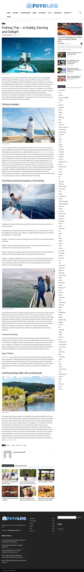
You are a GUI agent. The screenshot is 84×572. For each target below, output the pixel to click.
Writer (60, 389)
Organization (62, 302)
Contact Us (67, 13)
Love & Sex (61, 268)
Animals (61, 100)
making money (44, 152)
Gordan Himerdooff (7, 35)
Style (49, 13)
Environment (62, 189)
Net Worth (42, 13)
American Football (63, 97)
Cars (60, 137)
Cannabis (61, 134)
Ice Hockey (61, 250)
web (60, 381)
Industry (61, 255)
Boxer (60, 122)
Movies (60, 285)
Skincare (61, 337)
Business (15, 13)
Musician (61, 292)
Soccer (60, 339)
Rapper (61, 317)
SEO (60, 327)
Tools (60, 364)
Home (8, 13)
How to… (61, 248)
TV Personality (62, 369)
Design (60, 174)
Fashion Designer (63, 201)
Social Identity (62, 342)
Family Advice (62, 196)
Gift (60, 231)
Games (35, 13)
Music (60, 290)
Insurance (61, 258)
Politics (60, 315)
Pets (60, 310)
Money (60, 280)
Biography (61, 117)
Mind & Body (62, 275)
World (60, 386)
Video (60, 379)
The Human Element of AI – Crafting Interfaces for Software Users (73, 62)
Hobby (7, 21)
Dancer (61, 169)
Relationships (62, 320)
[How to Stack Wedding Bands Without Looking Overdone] (62, 78)
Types (60, 371)
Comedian (61, 149)
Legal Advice (62, 265)
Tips (60, 361)
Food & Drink (62, 213)
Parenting (61, 305)
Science (61, 324)
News (60, 300)
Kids (60, 260)
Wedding (61, 384)
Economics (61, 181)
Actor (60, 92)
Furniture (61, 218)
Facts (60, 191)
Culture (61, 164)
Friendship (61, 216)
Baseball (61, 105)
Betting (61, 112)
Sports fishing (6, 357)
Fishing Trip (18, 445)
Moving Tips (62, 287)
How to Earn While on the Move (45, 481)
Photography (62, 312)
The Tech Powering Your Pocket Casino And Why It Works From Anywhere (13, 541)
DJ (59, 179)
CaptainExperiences (10, 440)
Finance (61, 208)
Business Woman (63, 127)
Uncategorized (63, 374)
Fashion (61, 199)
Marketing (61, 273)
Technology (58, 13)
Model (60, 278)
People (60, 307)
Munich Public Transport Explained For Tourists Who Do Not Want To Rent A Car (12, 556)
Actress (61, 95)
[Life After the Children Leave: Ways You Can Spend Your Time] (28, 491)
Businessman (62, 129)
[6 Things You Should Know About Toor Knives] (10, 491)
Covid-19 (61, 159)
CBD (60, 142)
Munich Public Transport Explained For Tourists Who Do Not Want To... (74, 70)
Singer (60, 332)
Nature (60, 295)
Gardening (61, 228)
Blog (60, 120)
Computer (61, 154)
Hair (60, 236)
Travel (9, 17)
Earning (8, 445)
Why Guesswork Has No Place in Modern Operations (12, 546)
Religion (61, 322)
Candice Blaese (61, 43)
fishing (13, 445)
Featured (61, 206)
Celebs (60, 144)
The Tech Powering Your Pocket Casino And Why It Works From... (70, 39)
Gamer (60, 223)
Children (61, 147)
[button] (80, 13)
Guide (60, 233)
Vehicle (61, 376)
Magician (61, 270)
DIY (59, 176)
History (60, 241)
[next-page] (5, 503)
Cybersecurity (62, 166)
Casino (60, 139)
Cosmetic (61, 157)
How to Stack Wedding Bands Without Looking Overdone (14, 561)
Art (59, 102)
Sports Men (62, 352)
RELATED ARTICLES (8, 465)
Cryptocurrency (63, 162)
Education (61, 184)
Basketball (61, 107)
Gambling (61, 221)
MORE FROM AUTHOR (20, 465)
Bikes (60, 115)
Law (60, 263)
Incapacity (61, 253)
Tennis (60, 359)
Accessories (62, 90)
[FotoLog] (42, 6)
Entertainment (25, 13)
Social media (62, 347)
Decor (60, 171)
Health (60, 238)
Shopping (61, 329)
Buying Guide (62, 132)
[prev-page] (3, 503)
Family (60, 194)
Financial (61, 211)
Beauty (60, 110)
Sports (60, 349)
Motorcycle (62, 282)
